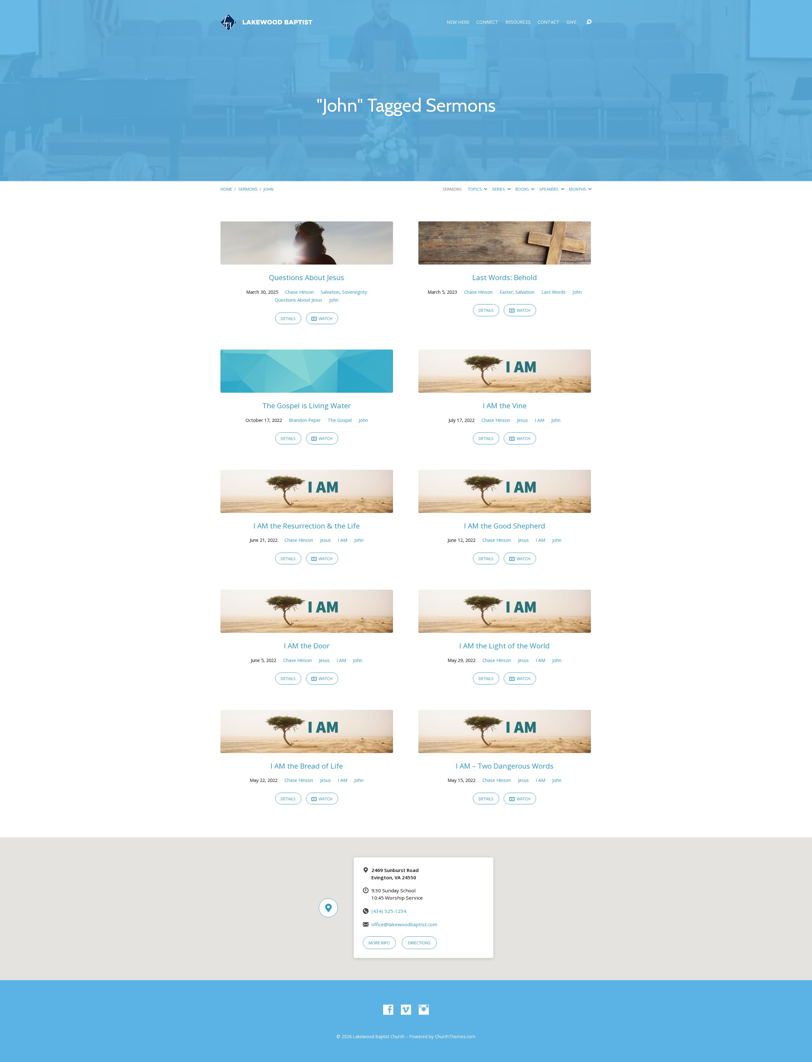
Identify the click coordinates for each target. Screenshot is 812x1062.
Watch (325, 318)
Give (571, 22)
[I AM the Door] (306, 628)
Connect (487, 22)
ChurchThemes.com (455, 1036)
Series (499, 189)
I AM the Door (307, 646)
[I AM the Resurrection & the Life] (306, 508)
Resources (518, 22)
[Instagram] (424, 1010)
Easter (506, 292)
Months (578, 189)
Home (226, 189)
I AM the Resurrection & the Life (306, 526)
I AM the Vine (505, 405)
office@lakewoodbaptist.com (404, 924)
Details (288, 318)
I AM (539, 420)
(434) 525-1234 (388, 911)
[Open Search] (589, 22)
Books (522, 189)
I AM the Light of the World (504, 646)
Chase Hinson (299, 292)
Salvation (330, 292)
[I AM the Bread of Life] (306, 748)
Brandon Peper (305, 420)
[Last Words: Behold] (504, 259)
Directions (419, 943)
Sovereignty (354, 292)
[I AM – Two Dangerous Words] (504, 748)
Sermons (248, 189)
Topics (475, 189)
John (268, 189)
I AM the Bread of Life (307, 766)
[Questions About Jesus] (306, 259)
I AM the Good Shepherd (504, 526)
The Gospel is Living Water (306, 405)
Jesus (522, 420)
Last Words (553, 292)
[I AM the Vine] (504, 388)
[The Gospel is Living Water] (306, 388)
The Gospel (340, 420)
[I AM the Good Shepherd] (504, 508)
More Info (379, 943)
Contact (549, 22)
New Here (458, 22)
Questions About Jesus (306, 277)
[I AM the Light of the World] (504, 628)
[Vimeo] (406, 1010)
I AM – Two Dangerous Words (504, 766)
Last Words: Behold (504, 277)
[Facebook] (388, 1010)
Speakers (549, 189)
